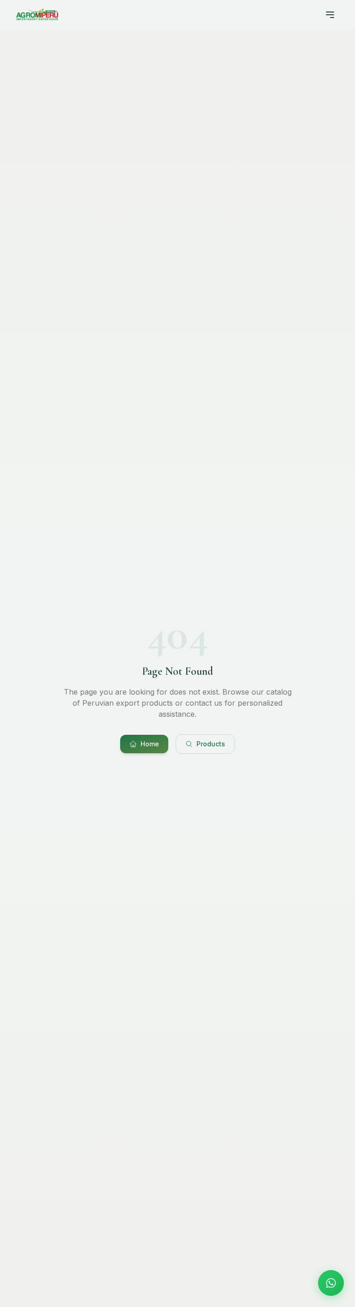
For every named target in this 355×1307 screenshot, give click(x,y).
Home (150, 744)
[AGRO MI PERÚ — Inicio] (37, 14)
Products (210, 744)
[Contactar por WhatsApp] (331, 1283)
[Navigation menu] (330, 15)
